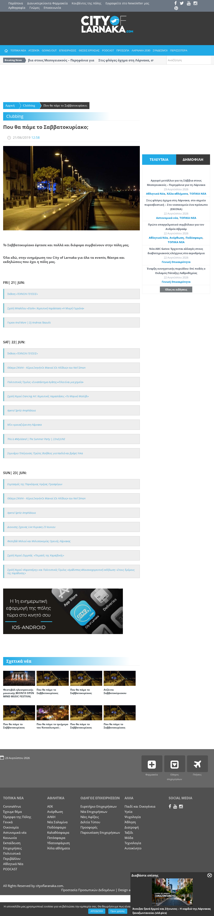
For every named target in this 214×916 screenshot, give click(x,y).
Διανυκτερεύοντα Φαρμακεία (47, 3)
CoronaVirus (12, 806)
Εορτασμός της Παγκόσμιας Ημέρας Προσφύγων (34, 484)
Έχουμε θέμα (12, 811)
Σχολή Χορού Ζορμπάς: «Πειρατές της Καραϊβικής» (35, 555)
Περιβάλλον (11, 858)
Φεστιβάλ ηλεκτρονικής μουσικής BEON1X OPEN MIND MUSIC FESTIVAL (18, 693)
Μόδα (129, 838)
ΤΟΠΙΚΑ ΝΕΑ (18, 50)
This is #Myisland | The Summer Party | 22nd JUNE (36, 439)
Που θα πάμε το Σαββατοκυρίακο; (65, 105)
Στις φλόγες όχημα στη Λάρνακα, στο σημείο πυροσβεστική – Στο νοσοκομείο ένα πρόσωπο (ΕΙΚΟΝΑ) (176, 204)
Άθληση (130, 822)
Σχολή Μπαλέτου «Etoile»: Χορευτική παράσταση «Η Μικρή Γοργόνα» (45, 308)
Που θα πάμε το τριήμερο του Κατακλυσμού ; (52, 725)
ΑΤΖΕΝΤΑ (33, 50)
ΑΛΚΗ (51, 817)
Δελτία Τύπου (90, 822)
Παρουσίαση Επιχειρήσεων (100, 832)
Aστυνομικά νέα (167, 218)
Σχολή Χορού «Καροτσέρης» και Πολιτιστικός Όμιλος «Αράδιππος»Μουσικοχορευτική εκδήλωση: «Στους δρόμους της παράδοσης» (71, 571)
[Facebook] (176, 4)
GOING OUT (49, 50)
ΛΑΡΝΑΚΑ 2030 (141, 50)
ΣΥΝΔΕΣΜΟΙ (160, 50)
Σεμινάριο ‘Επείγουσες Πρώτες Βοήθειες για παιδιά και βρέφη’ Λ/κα (45, 453)
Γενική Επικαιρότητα (176, 262)
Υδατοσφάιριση (58, 843)
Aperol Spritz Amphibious (21, 410)
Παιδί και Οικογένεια (140, 806)
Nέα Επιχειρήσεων (93, 811)
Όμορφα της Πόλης (17, 817)
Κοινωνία (10, 838)
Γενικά (8, 822)
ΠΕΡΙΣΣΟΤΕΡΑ (178, 50)
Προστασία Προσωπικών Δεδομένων (88, 890)
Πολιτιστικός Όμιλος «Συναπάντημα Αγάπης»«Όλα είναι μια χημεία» (45, 382)
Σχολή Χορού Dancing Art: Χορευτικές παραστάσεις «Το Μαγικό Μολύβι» (48, 396)
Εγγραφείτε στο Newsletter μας (127, 3)
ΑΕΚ (50, 806)
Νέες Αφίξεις (89, 817)
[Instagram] (196, 4)
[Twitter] (183, 4)
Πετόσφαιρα (56, 838)
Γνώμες (34, 8)
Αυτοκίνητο (133, 848)
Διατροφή (132, 827)
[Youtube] (190, 4)
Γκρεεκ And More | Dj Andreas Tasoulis (29, 322)
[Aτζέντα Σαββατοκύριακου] (120, 678)
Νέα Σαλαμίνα (57, 822)
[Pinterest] (177, 8)
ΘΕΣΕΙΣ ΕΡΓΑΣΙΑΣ (89, 50)
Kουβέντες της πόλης (86, 3)
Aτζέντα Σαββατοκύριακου (115, 691)
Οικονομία (11, 827)
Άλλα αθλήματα (177, 193)
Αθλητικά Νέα (155, 193)
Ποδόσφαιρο (194, 238)
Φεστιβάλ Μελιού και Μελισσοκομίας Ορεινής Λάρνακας (39, 541)
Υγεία (128, 811)
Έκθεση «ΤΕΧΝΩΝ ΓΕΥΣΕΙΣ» (22, 294)
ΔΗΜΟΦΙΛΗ (193, 159)
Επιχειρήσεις (12, 848)
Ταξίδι (129, 832)
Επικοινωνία (52, 8)
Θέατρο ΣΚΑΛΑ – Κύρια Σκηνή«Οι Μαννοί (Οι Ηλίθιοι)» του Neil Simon (46, 367)
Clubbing (29, 105)
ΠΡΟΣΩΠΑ (122, 50)
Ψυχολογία (133, 817)
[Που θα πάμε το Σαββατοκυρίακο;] (53, 678)
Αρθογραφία (16, 8)
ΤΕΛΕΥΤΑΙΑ (159, 159)
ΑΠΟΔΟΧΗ (96, 911)
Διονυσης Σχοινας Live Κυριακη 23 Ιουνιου (31, 527)
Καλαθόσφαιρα (58, 832)
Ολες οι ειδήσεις (176, 289)
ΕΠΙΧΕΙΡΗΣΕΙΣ (67, 50)
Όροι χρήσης (118, 911)
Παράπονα (15, 3)
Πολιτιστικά (11, 853)
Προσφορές (88, 827)
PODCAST (108, 50)
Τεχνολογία (133, 843)
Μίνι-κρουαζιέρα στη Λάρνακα (24, 424)
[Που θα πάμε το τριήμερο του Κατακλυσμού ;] (53, 712)
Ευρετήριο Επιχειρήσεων (98, 806)
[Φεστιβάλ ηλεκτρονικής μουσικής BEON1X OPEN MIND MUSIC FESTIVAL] (19, 678)
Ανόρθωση (176, 238)
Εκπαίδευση (11, 843)
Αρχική (10, 105)
